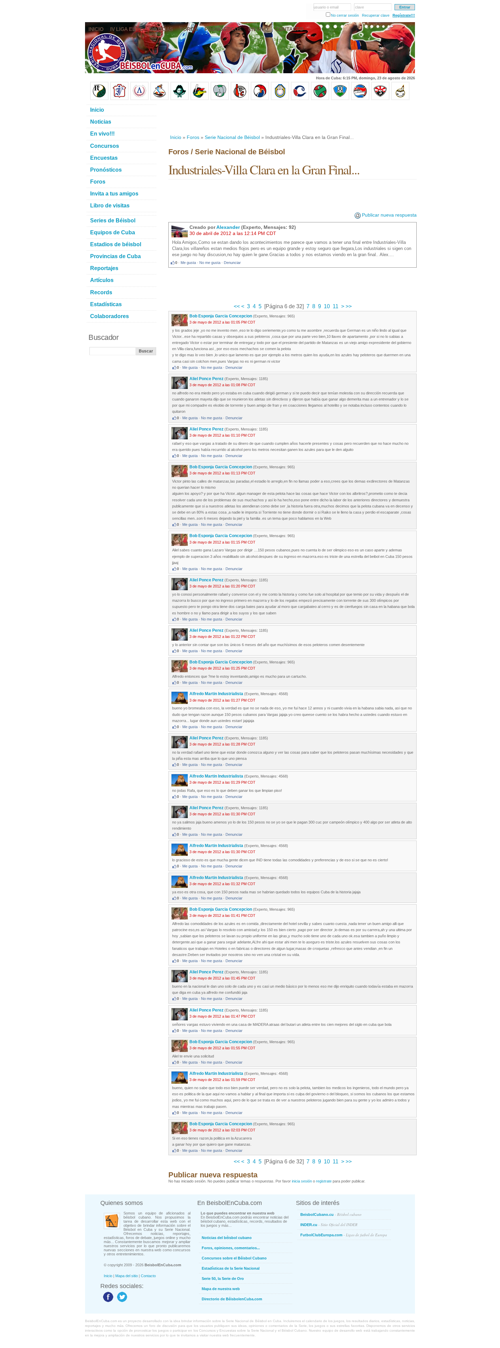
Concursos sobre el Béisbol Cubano (234, 1258)
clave (359, 7)
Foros (193, 137)
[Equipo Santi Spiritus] (260, 99)
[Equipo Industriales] (119, 99)
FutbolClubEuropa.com (343, 1234)
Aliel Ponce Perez (206, 378)
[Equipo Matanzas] (199, 99)
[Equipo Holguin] (340, 99)
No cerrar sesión (345, 15)
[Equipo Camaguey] (300, 99)
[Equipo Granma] (360, 99)
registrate (324, 1181)
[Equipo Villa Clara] (240, 99)
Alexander (228, 227)
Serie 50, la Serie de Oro (223, 1278)
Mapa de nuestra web (221, 1289)
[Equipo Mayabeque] (159, 99)
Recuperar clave (375, 15)
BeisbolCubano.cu (331, 1214)
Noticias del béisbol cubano (227, 1238)
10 (327, 306)
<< (237, 306)
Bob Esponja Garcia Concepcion (220, 316)
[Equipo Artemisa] (139, 99)
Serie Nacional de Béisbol (232, 137)
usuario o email (326, 7)
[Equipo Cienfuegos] (220, 99)
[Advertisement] (292, 117)
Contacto (148, 1276)
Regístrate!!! (404, 15)
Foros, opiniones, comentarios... (231, 1248)
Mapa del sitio (126, 1276)
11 (335, 306)
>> (348, 306)
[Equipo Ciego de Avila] (280, 99)
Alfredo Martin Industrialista (216, 693)
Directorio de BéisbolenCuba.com (232, 1299)
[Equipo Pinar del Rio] (99, 99)
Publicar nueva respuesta (389, 215)
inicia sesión (302, 1181)
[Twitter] (121, 1302)
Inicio (175, 137)
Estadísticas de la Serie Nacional (231, 1268)
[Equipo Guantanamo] (400, 99)
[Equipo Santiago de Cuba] (380, 99)
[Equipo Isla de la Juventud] (179, 99)
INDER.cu (328, 1224)
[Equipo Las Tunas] (320, 99)
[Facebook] (107, 1302)
